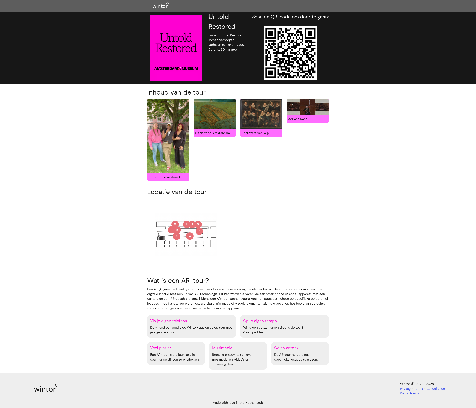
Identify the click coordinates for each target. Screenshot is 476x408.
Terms (418, 389)
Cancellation (436, 389)
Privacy (405, 389)
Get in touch (409, 393)
